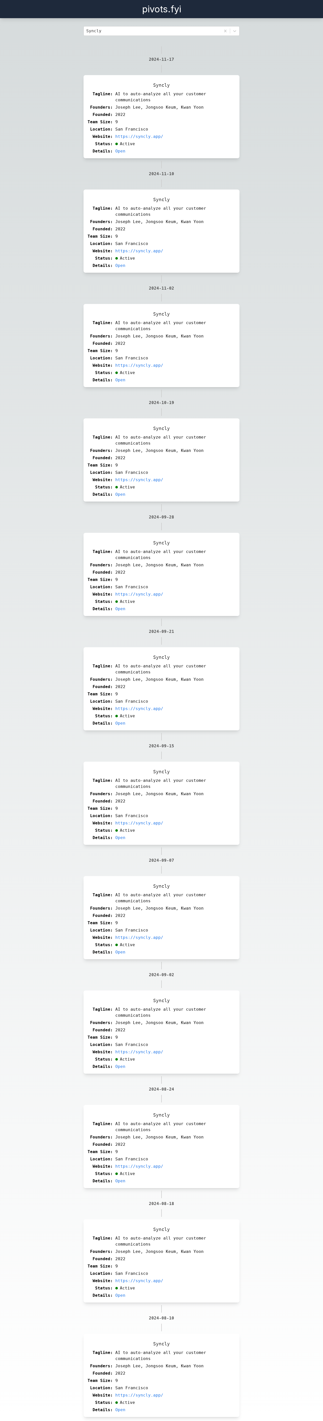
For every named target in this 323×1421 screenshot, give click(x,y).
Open (120, 151)
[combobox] (87, 31)
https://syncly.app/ (139, 136)
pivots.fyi (161, 9)
